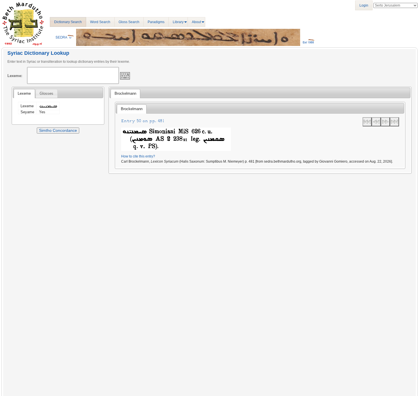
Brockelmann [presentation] (125, 93)
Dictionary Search (68, 22)
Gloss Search (129, 22)
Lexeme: (14, 76)
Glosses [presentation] (46, 93)
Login (363, 5)
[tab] (24, 93)
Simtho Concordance (58, 130)
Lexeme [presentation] (24, 93)
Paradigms (156, 22)
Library (178, 22)
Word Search (100, 22)
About (196, 22)
